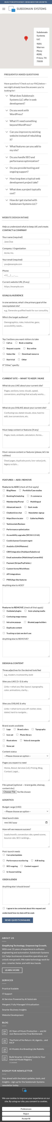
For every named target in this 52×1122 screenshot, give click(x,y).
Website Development (13, 1015)
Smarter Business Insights (14, 1009)
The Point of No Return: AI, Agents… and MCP (28, 1041)
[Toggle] (7, 96)
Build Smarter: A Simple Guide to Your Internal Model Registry (27, 1058)
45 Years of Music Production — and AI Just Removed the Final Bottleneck (27, 1032)
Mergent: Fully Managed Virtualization (20, 1004)
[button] (3, 8)
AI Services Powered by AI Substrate (19, 999)
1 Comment (16, 1062)
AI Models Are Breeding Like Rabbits (26, 1049)
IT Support (7, 993)
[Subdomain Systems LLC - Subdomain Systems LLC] (26, 9)
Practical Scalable (10, 988)
